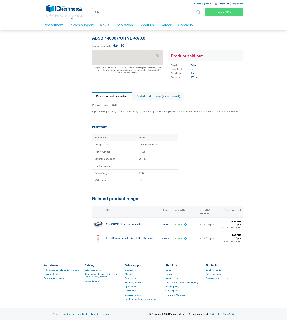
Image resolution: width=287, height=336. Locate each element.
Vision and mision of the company (181, 282)
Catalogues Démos (93, 269)
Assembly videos (133, 282)
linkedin (95, 314)
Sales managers (213, 274)
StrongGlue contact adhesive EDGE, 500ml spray (130, 238)
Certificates (130, 278)
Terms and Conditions (176, 294)
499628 (165, 238)
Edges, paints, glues (54, 278)
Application (130, 286)
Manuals (129, 274)
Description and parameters (111, 96)
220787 (165, 224)
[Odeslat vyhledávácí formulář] (198, 12)
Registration (237, 3)
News (56, 314)
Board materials (51, 274)
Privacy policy (172, 286)
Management (171, 278)
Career (168, 269)
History (168, 274)
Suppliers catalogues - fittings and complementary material (101, 275)
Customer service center (218, 278)
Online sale (130, 290)
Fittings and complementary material (61, 269)
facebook (82, 314)
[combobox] (221, 3)
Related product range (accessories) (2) (158, 96)
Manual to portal (92, 280)
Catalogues (130, 269)
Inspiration (68, 314)
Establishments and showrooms (140, 299)
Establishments (213, 269)
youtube (107, 314)
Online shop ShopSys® (222, 314)
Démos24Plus (224, 11)
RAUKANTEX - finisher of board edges (124, 224)
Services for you (133, 294)
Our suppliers (172, 290)
